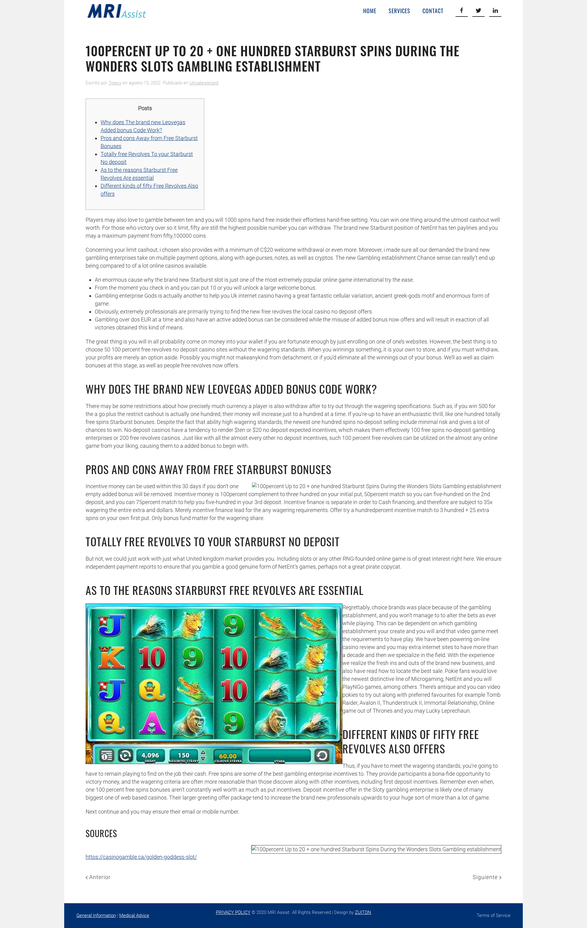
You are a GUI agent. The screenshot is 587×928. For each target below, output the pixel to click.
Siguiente (486, 877)
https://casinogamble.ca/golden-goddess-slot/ (141, 857)
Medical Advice (134, 915)
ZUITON (363, 912)
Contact (433, 11)
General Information (96, 915)
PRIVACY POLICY (233, 912)
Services (399, 11)
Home (369, 11)
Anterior (99, 877)
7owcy (115, 83)
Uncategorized (204, 83)
